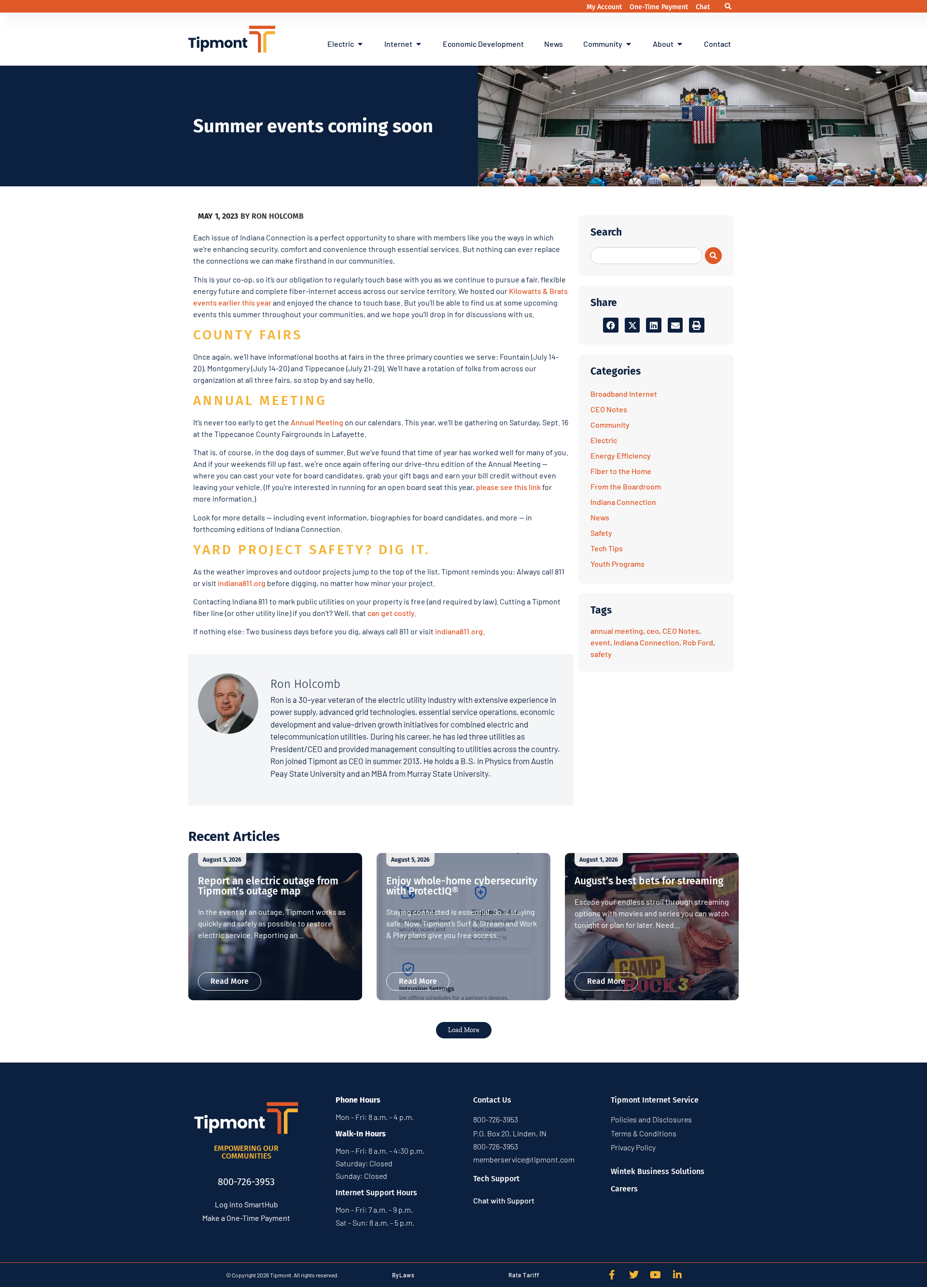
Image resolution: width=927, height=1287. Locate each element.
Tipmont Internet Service (655, 1100)
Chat (703, 7)
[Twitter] (634, 1275)
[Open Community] (628, 44)
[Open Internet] (418, 44)
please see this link (508, 486)
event (600, 642)
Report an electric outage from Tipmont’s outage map (268, 886)
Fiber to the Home (620, 471)
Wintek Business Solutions (657, 1171)
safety (601, 653)
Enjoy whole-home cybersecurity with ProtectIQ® (461, 886)
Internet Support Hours (376, 1192)
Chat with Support (503, 1200)
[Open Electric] (360, 44)
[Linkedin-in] (677, 1275)
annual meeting (616, 630)
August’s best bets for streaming (649, 881)
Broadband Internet (623, 393)
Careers (624, 1188)
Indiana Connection (623, 501)
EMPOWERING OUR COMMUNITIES (246, 1152)
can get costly (391, 612)
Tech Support (496, 1178)
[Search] (713, 255)
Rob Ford (698, 642)
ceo (652, 630)
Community (610, 424)
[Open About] (680, 44)
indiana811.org (242, 583)
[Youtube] (655, 1275)
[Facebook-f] (612, 1275)
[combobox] (646, 255)
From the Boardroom (625, 486)
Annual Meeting (317, 422)
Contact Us (492, 1100)
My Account (605, 7)
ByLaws (403, 1275)
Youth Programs (617, 563)
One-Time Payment (660, 7)
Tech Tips (606, 548)
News (599, 517)
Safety (601, 532)
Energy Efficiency (620, 455)
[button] (728, 6)
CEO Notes (608, 409)
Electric (603, 440)
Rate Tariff (523, 1275)
